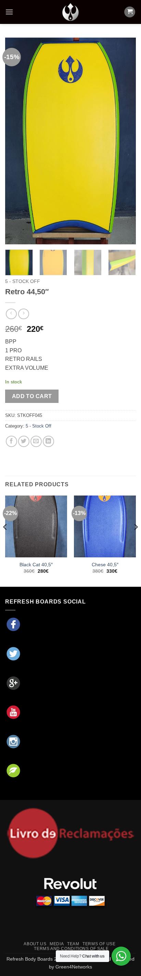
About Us (35, 943)
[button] (9, 11)
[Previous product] (23, 314)
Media (57, 943)
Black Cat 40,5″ (36, 564)
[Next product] (11, 314)
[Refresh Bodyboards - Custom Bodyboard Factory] (70, 12)
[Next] (124, 141)
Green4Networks (73, 967)
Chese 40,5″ (105, 564)
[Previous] (16, 141)
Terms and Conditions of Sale (71, 948)
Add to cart (32, 396)
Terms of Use (98, 943)
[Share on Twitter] (23, 441)
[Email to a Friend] (36, 441)
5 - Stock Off (22, 281)
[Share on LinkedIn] (48, 441)
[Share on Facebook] (11, 441)
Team (73, 943)
